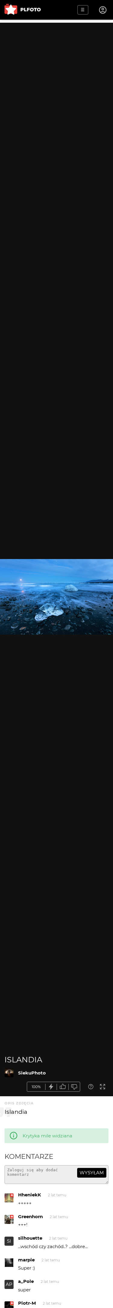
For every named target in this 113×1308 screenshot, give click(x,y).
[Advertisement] (56, 79)
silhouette (30, 1238)
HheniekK (29, 1195)
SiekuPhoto (32, 1073)
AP (9, 1284)
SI (9, 1241)
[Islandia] (9, 1072)
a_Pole (26, 1281)
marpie (26, 1260)
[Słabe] (74, 1086)
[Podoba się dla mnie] (63, 1086)
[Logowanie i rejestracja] (103, 10)
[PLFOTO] (22, 10)
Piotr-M (27, 1303)
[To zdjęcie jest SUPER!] (51, 1086)
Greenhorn (30, 1216)
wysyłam (92, 1173)
